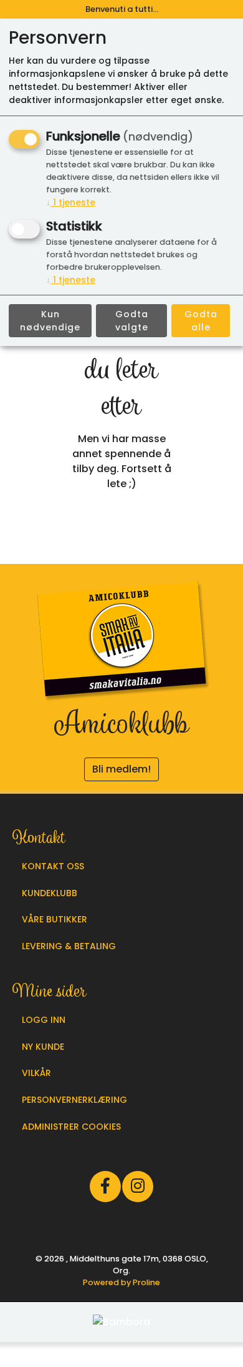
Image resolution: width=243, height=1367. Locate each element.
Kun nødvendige (50, 320)
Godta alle (200, 320)
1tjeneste (70, 202)
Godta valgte (131, 320)
